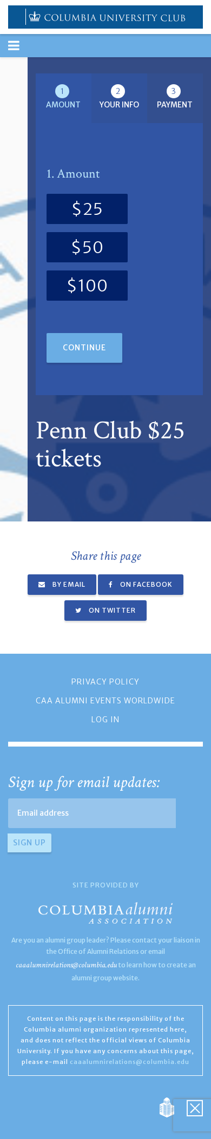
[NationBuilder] (172, 1107)
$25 (87, 209)
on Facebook (145, 584)
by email (68, 584)
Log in (105, 719)
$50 (87, 247)
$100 (87, 285)
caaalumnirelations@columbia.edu (66, 965)
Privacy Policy (105, 682)
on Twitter (111, 610)
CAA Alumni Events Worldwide (105, 701)
